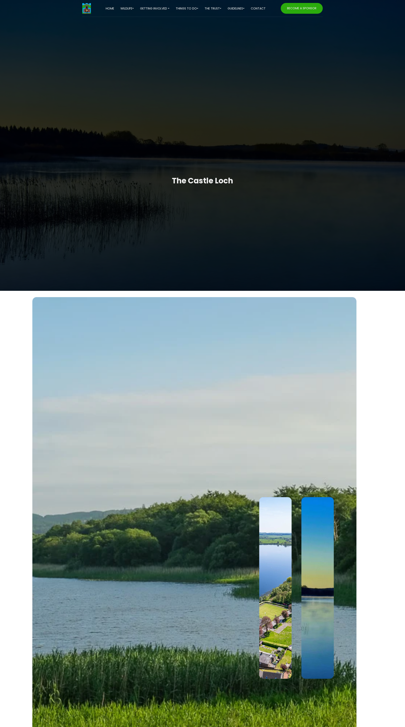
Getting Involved (154, 8)
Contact (258, 8)
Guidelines (235, 8)
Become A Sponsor (301, 8)
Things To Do (186, 8)
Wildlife (126, 8)
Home (110, 8)
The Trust (212, 8)
